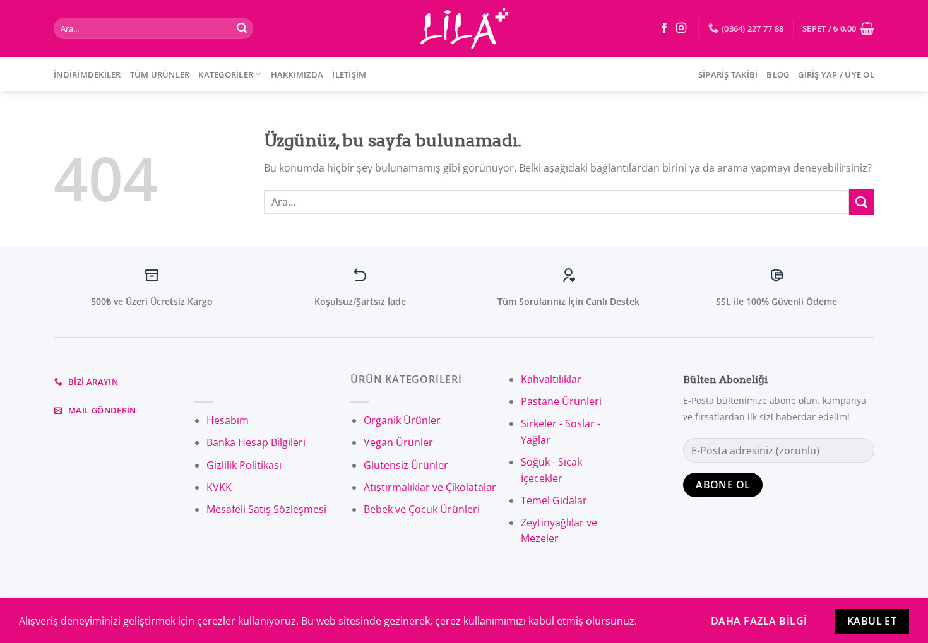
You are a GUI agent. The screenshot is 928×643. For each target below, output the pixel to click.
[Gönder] (242, 28)
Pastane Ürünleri (561, 401)
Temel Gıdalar (554, 500)
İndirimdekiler (87, 74)
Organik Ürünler (402, 420)
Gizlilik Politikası (244, 465)
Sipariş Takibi (728, 74)
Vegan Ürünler (398, 442)
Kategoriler (225, 74)
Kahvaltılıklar (551, 379)
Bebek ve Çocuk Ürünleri (422, 509)
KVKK (219, 487)
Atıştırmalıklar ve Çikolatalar (430, 487)
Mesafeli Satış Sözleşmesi (266, 509)
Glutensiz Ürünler (406, 465)
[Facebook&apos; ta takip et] (664, 28)
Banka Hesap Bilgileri (256, 442)
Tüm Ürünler (160, 74)
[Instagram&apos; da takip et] (681, 28)
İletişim (349, 74)
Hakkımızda (297, 74)
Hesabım (227, 420)
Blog (777, 74)
